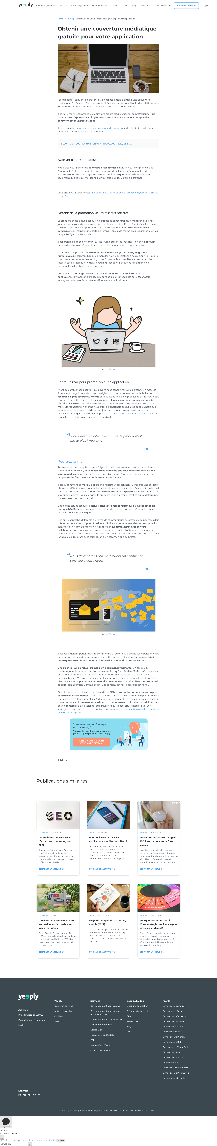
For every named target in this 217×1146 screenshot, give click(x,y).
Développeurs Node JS (174, 1026)
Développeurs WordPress (175, 1068)
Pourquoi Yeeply (99, 6)
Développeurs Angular (174, 1006)
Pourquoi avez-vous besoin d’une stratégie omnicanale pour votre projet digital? (159, 924)
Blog (134, 6)
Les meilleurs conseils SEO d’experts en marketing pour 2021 (55, 841)
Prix (128, 1031)
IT (39, 1095)
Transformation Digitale (102, 1035)
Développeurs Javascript (175, 1016)
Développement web (101, 1024)
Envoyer (61, 1140)
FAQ (129, 1016)
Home (60, 19)
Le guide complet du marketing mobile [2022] (107, 922)
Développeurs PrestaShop (176, 1073)
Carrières (58, 1016)
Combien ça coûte (79, 6)
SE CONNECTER (164, 6)
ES (205, 6)
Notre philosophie (63, 1011)
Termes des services (111, 1110)
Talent (114, 6)
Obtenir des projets (100, 1050)
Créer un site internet (137, 1011)
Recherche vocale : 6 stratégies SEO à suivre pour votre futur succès (158, 841)
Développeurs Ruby (173, 1042)
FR (29, 1095)
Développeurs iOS (172, 1062)
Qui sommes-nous (63, 1006)
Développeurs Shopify (174, 1078)
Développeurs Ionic (172, 1052)
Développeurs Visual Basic (176, 1047)
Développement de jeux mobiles (107, 1019)
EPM (92, 1040)
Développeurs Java (172, 1011)
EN (24, 1095)
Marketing (69, 19)
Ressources (146, 6)
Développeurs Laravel (173, 1021)
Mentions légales (93, 1110)
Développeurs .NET (172, 1031)
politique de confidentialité (40, 1140)
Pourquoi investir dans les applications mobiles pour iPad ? (108, 839)
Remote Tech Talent (100, 1045)
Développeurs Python (174, 1037)
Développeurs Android (174, 1057)
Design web (96, 1030)
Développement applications (105, 1006)
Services (63, 6)
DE (34, 1095)
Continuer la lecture (50, 869)
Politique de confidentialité (134, 1110)
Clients (125, 6)
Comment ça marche (45, 6)
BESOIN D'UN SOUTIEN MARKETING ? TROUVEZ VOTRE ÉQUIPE (95, 144)
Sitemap (58, 1021)
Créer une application (137, 1006)
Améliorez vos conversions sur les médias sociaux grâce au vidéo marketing (57, 924)
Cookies (151, 1110)
